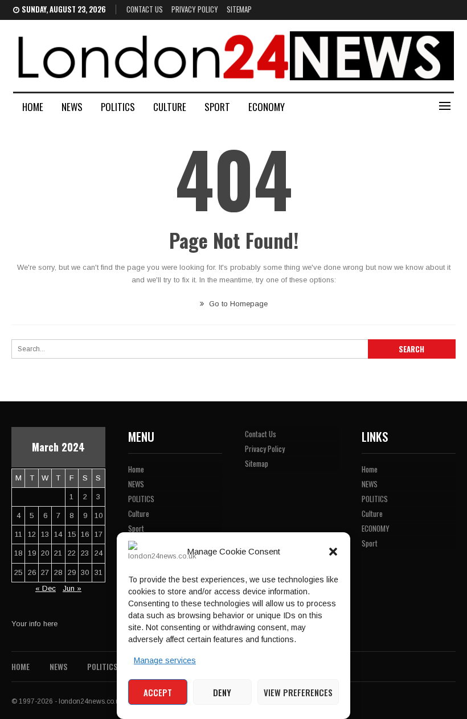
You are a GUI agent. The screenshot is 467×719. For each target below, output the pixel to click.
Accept (158, 692)
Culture (169, 107)
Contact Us (144, 9)
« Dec (45, 588)
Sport (217, 107)
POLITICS (118, 107)
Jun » (72, 588)
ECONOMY (266, 107)
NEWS (72, 107)
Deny (222, 692)
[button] (333, 551)
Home (32, 107)
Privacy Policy (194, 9)
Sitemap (239, 9)
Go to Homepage (237, 303)
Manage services (165, 660)
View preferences (298, 692)
